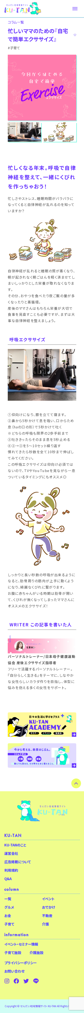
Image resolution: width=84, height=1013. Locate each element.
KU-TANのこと (15, 844)
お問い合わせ (14, 971)
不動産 (47, 915)
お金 (7, 915)
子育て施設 (12, 952)
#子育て (14, 47)
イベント (48, 898)
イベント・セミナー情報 (21, 944)
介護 (45, 924)
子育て (9, 924)
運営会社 (11, 853)
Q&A (8, 878)
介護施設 (36, 952)
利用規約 (11, 870)
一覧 (7, 898)
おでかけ (48, 907)
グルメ (9, 907)
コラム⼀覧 (16, 22)
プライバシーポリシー (20, 962)
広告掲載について (17, 861)
